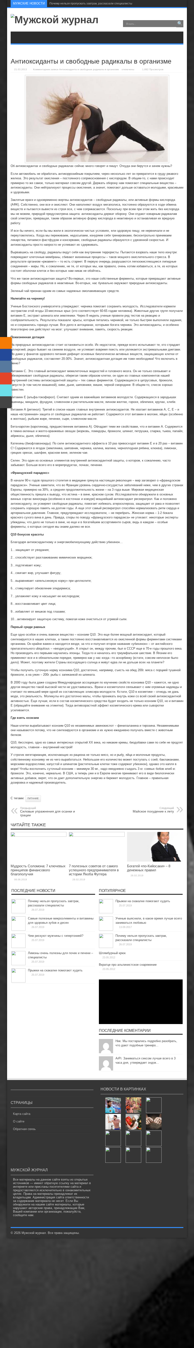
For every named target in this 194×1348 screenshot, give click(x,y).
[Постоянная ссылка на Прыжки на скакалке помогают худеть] (18, 981)
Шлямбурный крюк (112, 953)
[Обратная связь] (6, 402)
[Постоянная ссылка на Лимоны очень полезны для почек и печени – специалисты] (18, 964)
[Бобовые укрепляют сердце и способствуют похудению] (133, 1138)
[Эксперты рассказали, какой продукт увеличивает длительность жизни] (133, 1155)
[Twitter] (6, 390)
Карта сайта (21, 1114)
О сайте (18, 1121)
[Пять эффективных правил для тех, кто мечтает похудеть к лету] (113, 1122)
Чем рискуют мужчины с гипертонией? (55, 935)
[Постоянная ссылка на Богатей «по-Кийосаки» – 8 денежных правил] (155, 860)
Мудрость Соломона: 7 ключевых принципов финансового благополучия (38, 870)
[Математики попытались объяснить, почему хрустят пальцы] (154, 1122)
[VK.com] (6, 367)
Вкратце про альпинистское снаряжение (128, 964)
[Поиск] (179, 23)
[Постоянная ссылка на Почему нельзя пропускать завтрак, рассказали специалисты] (18, 912)
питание (33, 798)
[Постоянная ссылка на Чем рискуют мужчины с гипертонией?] (18, 947)
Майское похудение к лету (153, 810)
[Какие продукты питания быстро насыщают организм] (154, 1155)
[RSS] (6, 343)
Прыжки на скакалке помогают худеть (55, 970)
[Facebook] (6, 355)
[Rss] (179, 3)
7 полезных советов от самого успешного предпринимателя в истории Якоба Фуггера (94, 870)
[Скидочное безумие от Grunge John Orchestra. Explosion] (154, 1138)
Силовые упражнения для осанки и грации (47, 812)
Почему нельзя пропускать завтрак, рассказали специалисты (90, 3)
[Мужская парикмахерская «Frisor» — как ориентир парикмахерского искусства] (113, 1138)
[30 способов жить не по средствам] (133, 1105)
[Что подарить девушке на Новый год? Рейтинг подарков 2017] (133, 1122)
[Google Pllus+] (6, 378)
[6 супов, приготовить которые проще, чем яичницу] (113, 1155)
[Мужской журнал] (54, 19)
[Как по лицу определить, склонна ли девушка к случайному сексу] (154, 1105)
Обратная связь (24, 1129)
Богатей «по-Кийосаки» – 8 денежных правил (148, 868)
